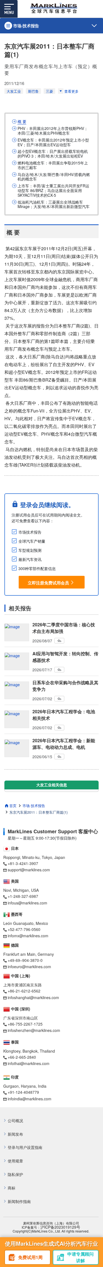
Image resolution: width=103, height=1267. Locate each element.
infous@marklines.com (27, 903)
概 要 (22, 121)
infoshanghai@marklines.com (33, 997)
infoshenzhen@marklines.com (34, 1030)
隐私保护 (15, 1174)
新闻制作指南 (19, 1201)
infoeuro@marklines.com (29, 966)
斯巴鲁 (33, 91)
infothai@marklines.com (28, 1063)
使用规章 (15, 1161)
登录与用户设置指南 (25, 1147)
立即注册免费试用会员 (48, 583)
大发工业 (14, 91)
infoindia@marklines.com (29, 1098)
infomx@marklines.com (28, 935)
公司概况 (15, 1120)
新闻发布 (15, 1134)
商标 (11, 1188)
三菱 (49, 91)
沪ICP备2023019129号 (60, 1227)
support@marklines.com (29, 869)
